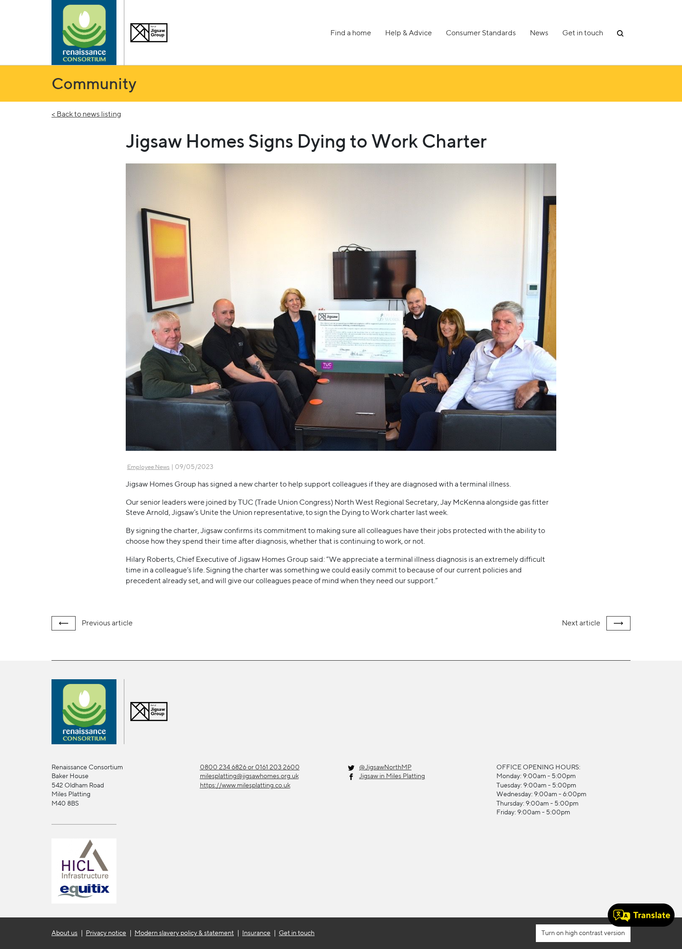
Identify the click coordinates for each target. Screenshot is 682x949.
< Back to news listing (86, 114)
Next (581, 622)
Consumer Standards (481, 32)
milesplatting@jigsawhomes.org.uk (249, 776)
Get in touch (582, 32)
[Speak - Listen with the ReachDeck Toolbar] (641, 915)
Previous (106, 622)
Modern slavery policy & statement (184, 932)
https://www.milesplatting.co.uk (245, 785)
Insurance (256, 932)
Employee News (148, 466)
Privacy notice (106, 932)
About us (64, 932)
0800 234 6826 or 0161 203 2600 (250, 767)
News (539, 32)
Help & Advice (408, 32)
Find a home (350, 32)
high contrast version (594, 932)
